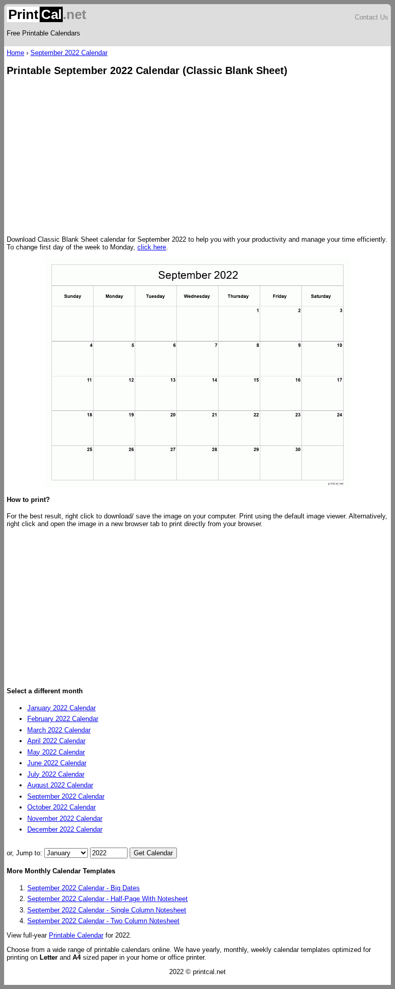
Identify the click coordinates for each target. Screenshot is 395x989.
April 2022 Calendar (56, 741)
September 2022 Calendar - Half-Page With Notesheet (107, 899)
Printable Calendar (76, 935)
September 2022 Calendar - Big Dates (83, 888)
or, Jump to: (25, 853)
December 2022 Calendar (64, 829)
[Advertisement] (197, 157)
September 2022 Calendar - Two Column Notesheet (103, 921)
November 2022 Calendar (64, 818)
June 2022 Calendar (56, 763)
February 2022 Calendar (62, 719)
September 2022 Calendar (68, 53)
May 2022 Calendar (56, 752)
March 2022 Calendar (59, 730)
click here (151, 247)
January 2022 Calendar (61, 708)
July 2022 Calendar (55, 774)
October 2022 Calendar (61, 807)
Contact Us (371, 17)
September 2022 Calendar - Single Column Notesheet (106, 910)
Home (15, 53)
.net (47, 14)
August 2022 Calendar (60, 785)
